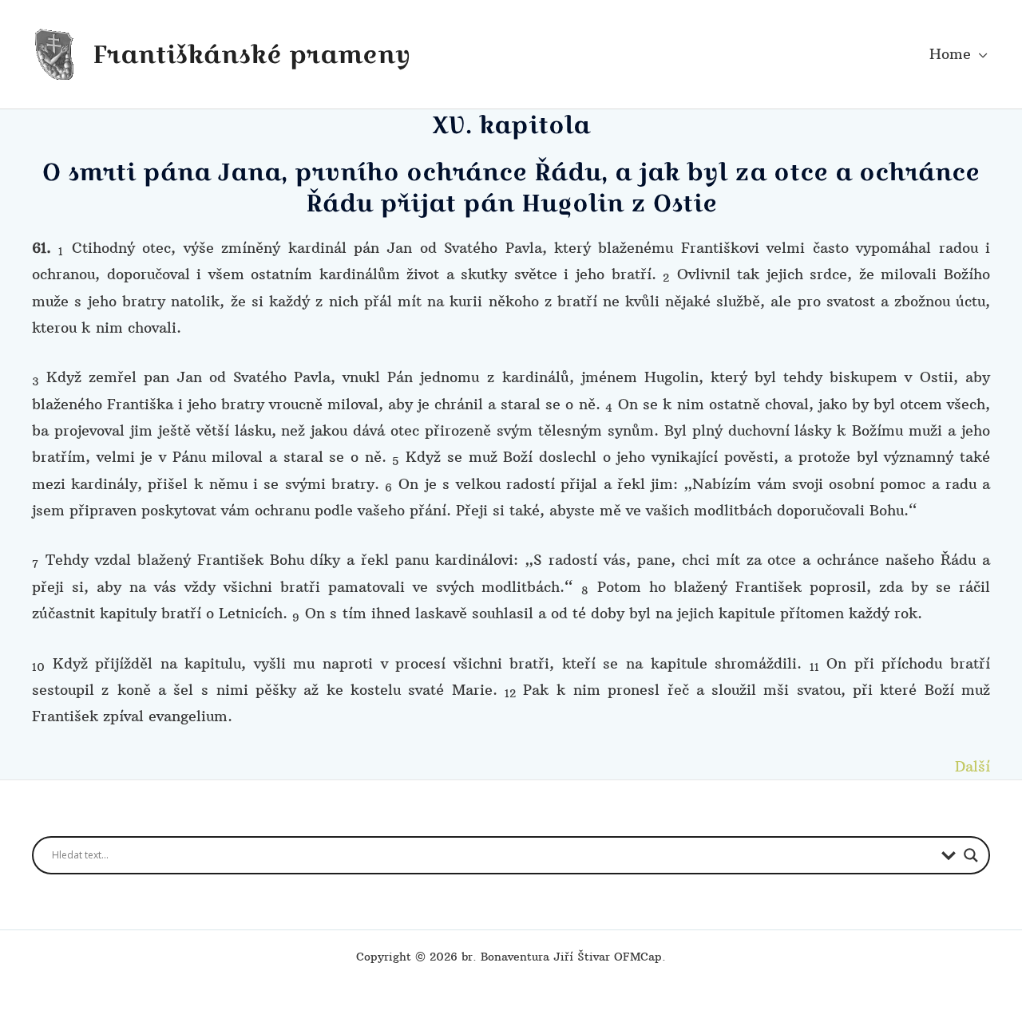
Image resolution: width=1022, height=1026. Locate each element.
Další (972, 766)
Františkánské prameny (251, 54)
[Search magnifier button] (971, 855)
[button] (979, 54)
